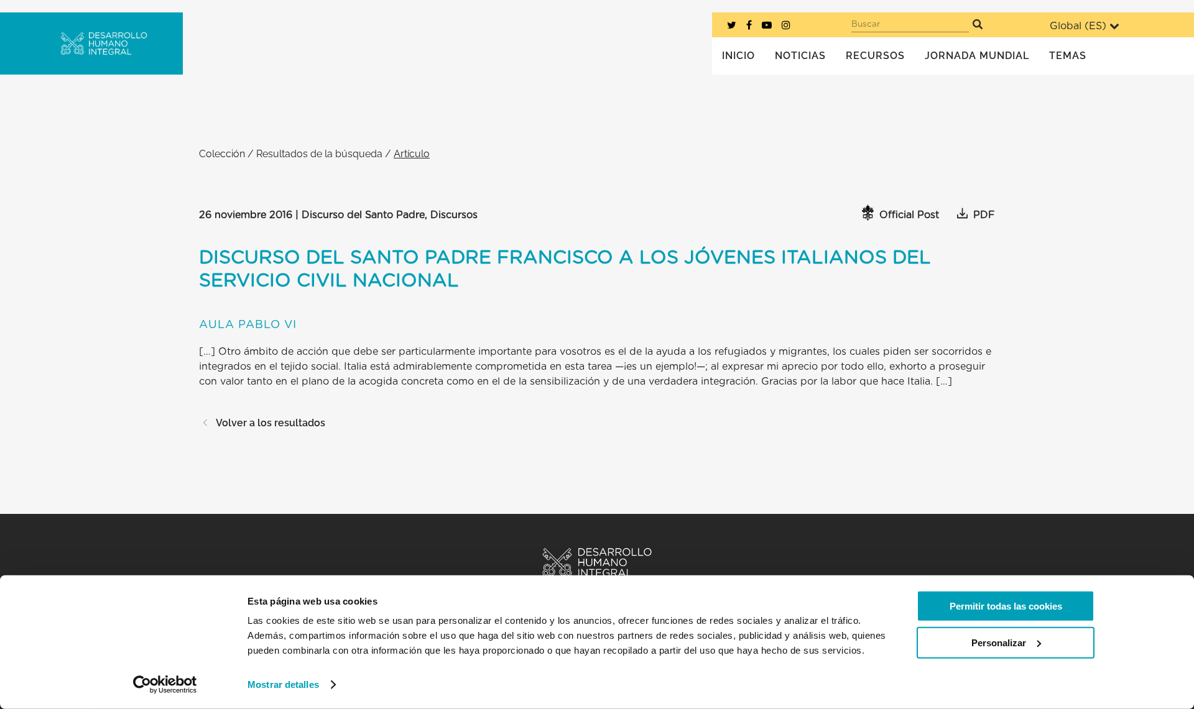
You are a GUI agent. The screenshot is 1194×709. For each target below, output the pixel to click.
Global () (1078, 26)
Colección (222, 154)
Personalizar (998, 642)
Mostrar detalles (283, 684)
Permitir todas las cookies (1006, 606)
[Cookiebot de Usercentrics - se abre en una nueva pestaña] (165, 684)
